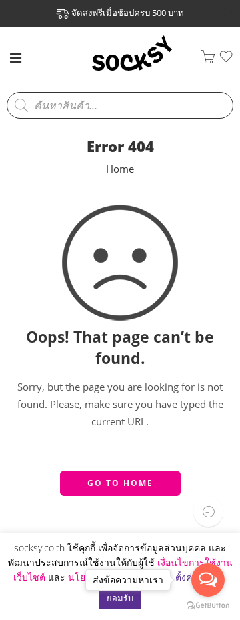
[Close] (231, 12)
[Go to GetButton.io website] (208, 606)
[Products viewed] (208, 512)
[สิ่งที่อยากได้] (226, 60)
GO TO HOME (120, 483)
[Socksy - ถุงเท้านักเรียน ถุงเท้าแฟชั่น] (132, 69)
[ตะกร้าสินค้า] (208, 59)
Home (120, 169)
